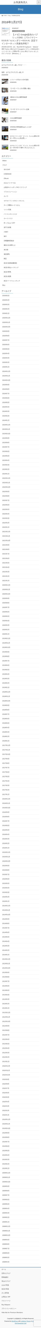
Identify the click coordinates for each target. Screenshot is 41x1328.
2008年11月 (6, 1231)
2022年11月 (6, 482)
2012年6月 (5, 1039)
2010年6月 (5, 1146)
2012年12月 (6, 1012)
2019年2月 (5, 683)
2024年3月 (5, 411)
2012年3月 (5, 1052)
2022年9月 (5, 491)
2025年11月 (6, 322)
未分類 (6, 250)
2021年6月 (5, 558)
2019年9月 (5, 652)
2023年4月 (5, 460)
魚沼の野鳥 (7, 272)
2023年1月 (5, 474)
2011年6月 (5, 1093)
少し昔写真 (5, 1293)
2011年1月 (5, 1115)
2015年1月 (5, 901)
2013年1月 (5, 1008)
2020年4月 (5, 621)
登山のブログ (6, 1281)
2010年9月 (5, 1133)
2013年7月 (5, 981)
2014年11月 (6, 910)
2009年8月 (5, 1191)
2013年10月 (6, 968)
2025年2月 (5, 362)
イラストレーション (10, 192)
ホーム (4, 1269)
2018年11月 (6, 696)
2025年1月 (5, 367)
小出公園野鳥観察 (16, 118)
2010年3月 (5, 1159)
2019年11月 (6, 643)
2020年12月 (6, 585)
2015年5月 (5, 883)
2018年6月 (5, 718)
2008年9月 (5, 1240)
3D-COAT (7, 169)
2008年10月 (6, 1235)
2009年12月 (6, 1173)
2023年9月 (5, 438)
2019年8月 (5, 656)
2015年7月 (5, 874)
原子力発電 (7, 227)
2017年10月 (6, 754)
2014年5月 (5, 937)
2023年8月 (5, 442)
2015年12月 (6, 852)
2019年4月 (5, 674)
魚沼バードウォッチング (12, 281)
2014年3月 (5, 946)
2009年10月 (6, 1182)
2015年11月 (6, 857)
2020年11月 (6, 589)
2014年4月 (5, 941)
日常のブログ (6, 1273)
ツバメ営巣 (7, 209)
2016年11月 (6, 803)
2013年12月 (6, 959)
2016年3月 (5, 839)
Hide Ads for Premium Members (12, 1312)
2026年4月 (5, 300)
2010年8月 (5, 1137)
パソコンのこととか (18, 31)
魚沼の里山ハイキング (11, 267)
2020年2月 (5, 629)
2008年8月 (5, 1244)
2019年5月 (5, 670)
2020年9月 (5, 598)
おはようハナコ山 (10, 183)
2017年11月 (6, 750)
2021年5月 (5, 563)
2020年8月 (5, 603)
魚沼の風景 (7, 276)
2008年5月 (5, 1257)
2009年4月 (5, 1208)
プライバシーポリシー (9, 1308)
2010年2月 (5, 1164)
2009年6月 (5, 1199)
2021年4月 (5, 567)
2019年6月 (5, 665)
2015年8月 (5, 870)
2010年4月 (5, 1155)
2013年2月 (5, 1003)
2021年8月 (5, 549)
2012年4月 (5, 1048)
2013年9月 (5, 972)
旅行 (5, 236)
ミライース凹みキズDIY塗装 (19, 80)
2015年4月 (5, 888)
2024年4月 (5, 407)
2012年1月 (5, 1061)
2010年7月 (5, 1142)
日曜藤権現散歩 (9, 241)
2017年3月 (5, 785)
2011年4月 (5, 1101)
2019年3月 (5, 678)
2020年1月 (5, 634)
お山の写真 (5, 1285)
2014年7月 (5, 928)
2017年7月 (5, 767)
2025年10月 (6, 327)
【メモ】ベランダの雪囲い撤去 (20, 88)
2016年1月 (5, 848)
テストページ (6, 1301)
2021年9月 (5, 545)
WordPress (15, 1321)
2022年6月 (5, 505)
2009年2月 (5, 1217)
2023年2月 (5, 469)
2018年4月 (5, 727)
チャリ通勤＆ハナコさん (12, 205)
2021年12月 (6, 531)
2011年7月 (5, 1088)
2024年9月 (5, 385)
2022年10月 (6, 487)
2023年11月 (6, 429)
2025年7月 (5, 340)
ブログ (4, 165)
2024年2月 (5, 416)
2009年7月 (5, 1195)
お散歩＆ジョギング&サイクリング (15, 187)
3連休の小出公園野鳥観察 (18, 97)
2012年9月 (5, 1026)
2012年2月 (5, 1057)
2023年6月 (5, 451)
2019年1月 (5, 687)
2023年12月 (6, 425)
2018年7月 (5, 714)
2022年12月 (6, 478)
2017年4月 (5, 781)
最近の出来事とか (10, 245)
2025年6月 (5, 344)
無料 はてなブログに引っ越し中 (13, 72)
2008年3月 (5, 1262)
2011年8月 (5, 1084)
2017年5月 (5, 776)
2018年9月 (5, 705)
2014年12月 (6, 906)
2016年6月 (5, 825)
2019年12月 (6, 638)
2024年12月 (6, 371)
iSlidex (4, 160)
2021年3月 (5, 572)
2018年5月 (5, 723)
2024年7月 (5, 393)
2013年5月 (5, 990)
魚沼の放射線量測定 (10, 263)
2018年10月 (6, 701)
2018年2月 (5, 736)
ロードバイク (8, 218)
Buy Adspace (6, 1304)
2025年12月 (6, 318)
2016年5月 (5, 830)
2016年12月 (6, 799)
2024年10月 (6, 380)
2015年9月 (5, 865)
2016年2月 (5, 843)
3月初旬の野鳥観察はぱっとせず (20, 127)
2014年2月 (5, 950)
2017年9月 (5, 759)
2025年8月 (5, 336)
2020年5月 (5, 616)
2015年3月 (5, 892)
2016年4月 (5, 834)
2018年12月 (6, 692)
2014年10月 (6, 914)
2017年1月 (5, 794)
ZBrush (6, 178)
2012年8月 (5, 1030)
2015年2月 (5, 897)
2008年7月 (5, 1248)
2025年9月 (5, 331)
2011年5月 (5, 1097)
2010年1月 (5, 1168)
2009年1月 (5, 1222)
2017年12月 (6, 745)
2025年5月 (5, 349)
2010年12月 (6, 1119)
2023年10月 (6, 433)
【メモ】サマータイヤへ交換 (19, 109)
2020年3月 (5, 625)
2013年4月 (5, 995)
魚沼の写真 (5, 1289)
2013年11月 (6, 963)
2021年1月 (5, 580)
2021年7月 (5, 554)
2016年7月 (5, 821)
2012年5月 (5, 1044)
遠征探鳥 (7, 254)
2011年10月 (6, 1075)
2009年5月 (5, 1204)
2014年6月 (5, 932)
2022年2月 (5, 523)
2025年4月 (5, 353)
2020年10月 (6, 594)
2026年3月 (5, 304)
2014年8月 (5, 923)
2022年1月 (5, 527)
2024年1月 (5, 420)
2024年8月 (5, 389)
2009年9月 (5, 1186)
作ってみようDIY (9, 223)
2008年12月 (6, 1226)
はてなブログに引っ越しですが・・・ (14, 65)
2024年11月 (6, 376)
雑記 (5, 258)
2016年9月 (5, 812)
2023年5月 (5, 456)
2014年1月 (5, 955)
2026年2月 (5, 309)
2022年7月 (5, 500)
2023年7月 (5, 447)
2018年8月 (5, 710)
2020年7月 (5, 607)
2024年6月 (5, 398)
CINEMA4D (7, 174)
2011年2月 (5, 1110)
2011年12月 (6, 1066)
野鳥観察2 (5, 1277)
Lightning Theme (25, 1321)
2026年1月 (5, 313)
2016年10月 (6, 808)
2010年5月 (5, 1150)
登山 (3, 285)
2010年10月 (6, 1128)
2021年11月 (6, 536)
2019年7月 (5, 661)
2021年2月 (5, 576)
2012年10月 (6, 1021)
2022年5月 (5, 509)
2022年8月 (5, 496)
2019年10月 (6, 647)
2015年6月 (5, 879)
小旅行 (6, 232)
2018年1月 (5, 741)
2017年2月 (5, 790)
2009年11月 (6, 1177)
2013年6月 (5, 986)
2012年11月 (6, 1017)
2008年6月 (5, 1253)
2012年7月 (5, 1035)
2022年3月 (5, 518)
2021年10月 (6, 540)
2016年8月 (5, 816)
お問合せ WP (6, 1297)
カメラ (6, 196)
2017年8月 (5, 763)
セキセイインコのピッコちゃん (14, 201)
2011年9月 (5, 1079)
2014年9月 (5, 919)
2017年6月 (5, 772)
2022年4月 (5, 514)
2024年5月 (5, 402)
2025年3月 (5, 358)
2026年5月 (5, 295)
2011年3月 (5, 1106)
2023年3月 (5, 465)
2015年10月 (6, 861)
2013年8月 (5, 977)
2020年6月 (5, 612)
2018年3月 (5, 732)
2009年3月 (5, 1213)
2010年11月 (6, 1124)
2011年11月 (6, 1070)
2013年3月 (5, 999)
